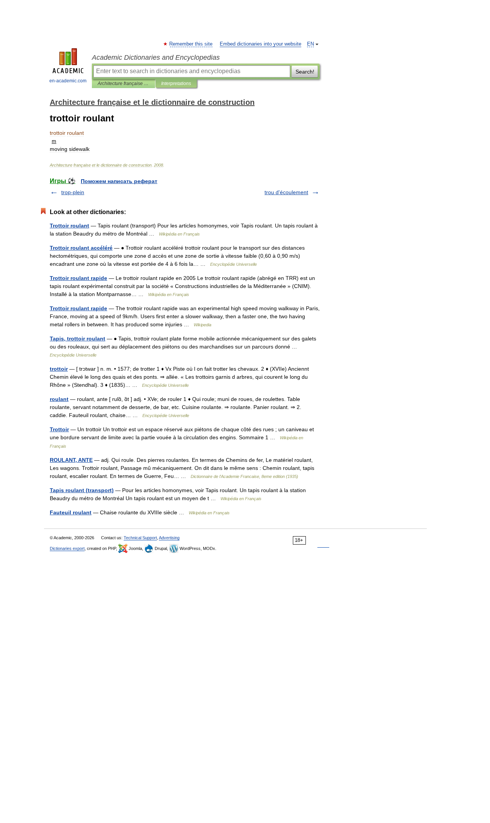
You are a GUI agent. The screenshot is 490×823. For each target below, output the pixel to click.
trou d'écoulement (286, 192)
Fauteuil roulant (70, 512)
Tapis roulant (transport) (82, 490)
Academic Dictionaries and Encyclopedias (156, 57)
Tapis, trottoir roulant (77, 338)
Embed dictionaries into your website (260, 44)
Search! (305, 72)
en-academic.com (68, 80)
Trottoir (59, 429)
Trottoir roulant (69, 226)
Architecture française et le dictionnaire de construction (123, 83)
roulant (59, 399)
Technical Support (140, 537)
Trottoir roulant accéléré (81, 248)
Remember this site (191, 44)
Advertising (169, 537)
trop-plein (72, 192)
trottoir (59, 369)
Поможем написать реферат (119, 181)
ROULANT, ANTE (71, 460)
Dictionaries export (67, 548)
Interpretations (176, 83)
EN (310, 44)
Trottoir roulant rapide (78, 278)
